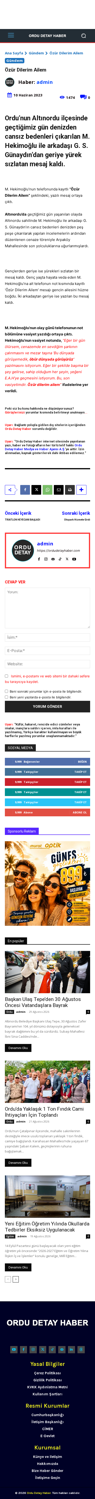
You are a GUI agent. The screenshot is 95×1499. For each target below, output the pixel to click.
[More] (81, 490)
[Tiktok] (52, 1349)
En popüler (16, 941)
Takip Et (80, 772)
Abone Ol (80, 812)
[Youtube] (74, 558)
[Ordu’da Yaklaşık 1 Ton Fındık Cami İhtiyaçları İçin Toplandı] (47, 1082)
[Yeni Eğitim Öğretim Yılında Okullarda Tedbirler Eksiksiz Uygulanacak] (47, 1196)
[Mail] (53, 558)
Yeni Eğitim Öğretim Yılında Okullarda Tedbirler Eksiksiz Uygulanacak (47, 1227)
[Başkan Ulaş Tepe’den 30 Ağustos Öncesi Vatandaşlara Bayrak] (47, 972)
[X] (36, 490)
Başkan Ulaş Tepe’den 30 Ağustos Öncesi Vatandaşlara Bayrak (43, 1002)
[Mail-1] (61, 1349)
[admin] (11, 82)
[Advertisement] (47, 14)
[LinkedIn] (71, 1349)
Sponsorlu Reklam (22, 831)
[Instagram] (46, 558)
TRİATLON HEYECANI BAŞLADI (22, 519)
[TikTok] (60, 558)
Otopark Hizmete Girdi (77, 519)
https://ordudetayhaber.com (58, 550)
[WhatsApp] (47, 490)
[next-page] (16, 1279)
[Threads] (81, 1349)
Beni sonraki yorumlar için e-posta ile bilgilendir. (46, 691)
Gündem (36, 53)
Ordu (9, 1012)
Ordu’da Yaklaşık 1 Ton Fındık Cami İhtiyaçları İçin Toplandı (44, 1112)
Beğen (82, 761)
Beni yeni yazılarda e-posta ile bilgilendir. (40, 697)
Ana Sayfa (14, 53)
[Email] (59, 490)
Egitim (10, 1236)
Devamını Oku (18, 1048)
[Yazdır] (70, 490)
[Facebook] (25, 490)
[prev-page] (8, 1279)
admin (45, 82)
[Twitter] (42, 1349)
